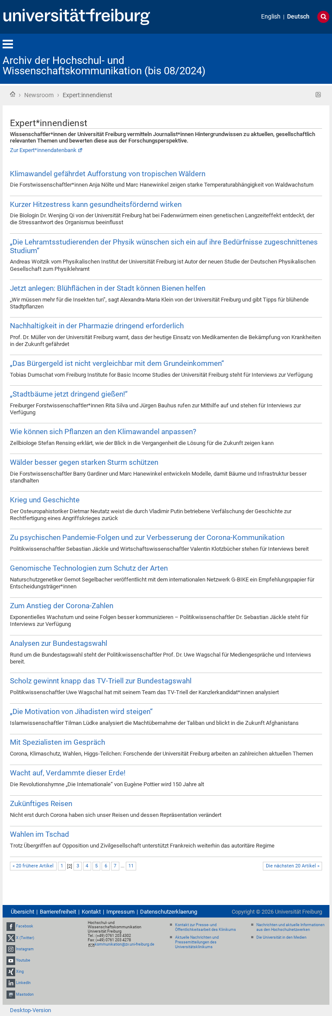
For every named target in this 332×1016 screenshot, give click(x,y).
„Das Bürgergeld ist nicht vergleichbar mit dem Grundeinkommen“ (117, 363)
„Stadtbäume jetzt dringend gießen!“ (69, 394)
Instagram (25, 949)
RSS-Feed (318, 95)
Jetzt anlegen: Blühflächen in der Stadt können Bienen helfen (107, 288)
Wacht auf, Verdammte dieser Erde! (67, 772)
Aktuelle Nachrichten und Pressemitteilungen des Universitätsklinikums (197, 942)
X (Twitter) (25, 938)
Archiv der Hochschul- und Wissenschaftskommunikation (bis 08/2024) (104, 65)
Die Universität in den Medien (281, 937)
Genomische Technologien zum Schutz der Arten (89, 568)
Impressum (120, 911)
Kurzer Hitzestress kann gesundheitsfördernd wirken (96, 204)
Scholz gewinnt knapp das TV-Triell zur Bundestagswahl (101, 680)
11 (131, 866)
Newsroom (39, 95)
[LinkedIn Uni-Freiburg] (10, 983)
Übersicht (22, 911)
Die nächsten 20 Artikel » (292, 866)
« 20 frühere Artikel (33, 866)
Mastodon (25, 994)
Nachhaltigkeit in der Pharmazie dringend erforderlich (97, 325)
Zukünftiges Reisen (41, 803)
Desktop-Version (30, 1010)
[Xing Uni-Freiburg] (10, 971)
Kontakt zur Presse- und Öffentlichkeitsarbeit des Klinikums (205, 927)
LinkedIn (23, 983)
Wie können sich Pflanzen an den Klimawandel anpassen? (103, 431)
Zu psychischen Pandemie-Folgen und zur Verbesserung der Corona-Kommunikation (147, 537)
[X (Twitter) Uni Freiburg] (10, 938)
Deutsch (298, 16)
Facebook (24, 926)
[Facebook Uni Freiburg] (10, 926)
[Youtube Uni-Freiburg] (10, 960)
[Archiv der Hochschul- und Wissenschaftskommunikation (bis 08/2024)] (287, 58)
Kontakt (91, 911)
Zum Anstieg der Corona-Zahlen (61, 605)
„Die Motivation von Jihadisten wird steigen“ (81, 711)
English (271, 16)
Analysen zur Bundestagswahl (58, 643)
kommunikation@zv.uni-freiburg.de (124, 944)
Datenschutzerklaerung (168, 911)
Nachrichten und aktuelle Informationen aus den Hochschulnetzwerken (290, 927)
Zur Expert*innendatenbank (43, 150)
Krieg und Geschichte (45, 499)
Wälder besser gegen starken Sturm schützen (84, 462)
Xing (20, 971)
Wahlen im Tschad (39, 834)
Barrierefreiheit (58, 911)
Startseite (12, 94)
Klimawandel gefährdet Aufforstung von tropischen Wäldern (107, 173)
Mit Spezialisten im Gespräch (57, 742)
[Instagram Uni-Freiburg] (10, 949)
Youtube (23, 960)
